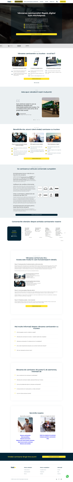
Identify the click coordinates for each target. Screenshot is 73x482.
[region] (43, 233)
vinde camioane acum (36, 214)
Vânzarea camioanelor (25, 435)
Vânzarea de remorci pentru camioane (25, 440)
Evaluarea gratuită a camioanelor (48, 436)
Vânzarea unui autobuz (25, 443)
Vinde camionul (27, 469)
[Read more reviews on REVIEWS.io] (14, 236)
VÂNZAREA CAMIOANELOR (36, 34)
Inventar (41, 473)
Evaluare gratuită (27, 471)
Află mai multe (36, 82)
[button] (56, 1)
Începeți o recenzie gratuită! (54, 456)
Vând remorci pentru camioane (25, 442)
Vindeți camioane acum (36, 78)
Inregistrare (42, 471)
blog (48, 438)
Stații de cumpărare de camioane (48, 435)
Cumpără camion (43, 469)
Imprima (58, 473)
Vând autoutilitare (25, 437)
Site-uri (25, 473)
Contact (58, 469)
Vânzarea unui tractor (25, 438)
